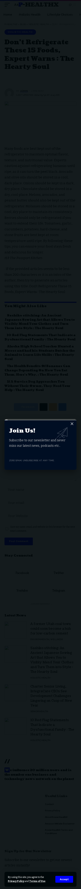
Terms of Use (37, 881)
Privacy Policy (16, 881)
